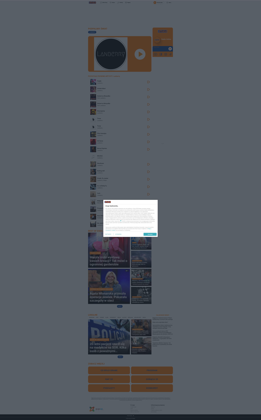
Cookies (113, 230)
